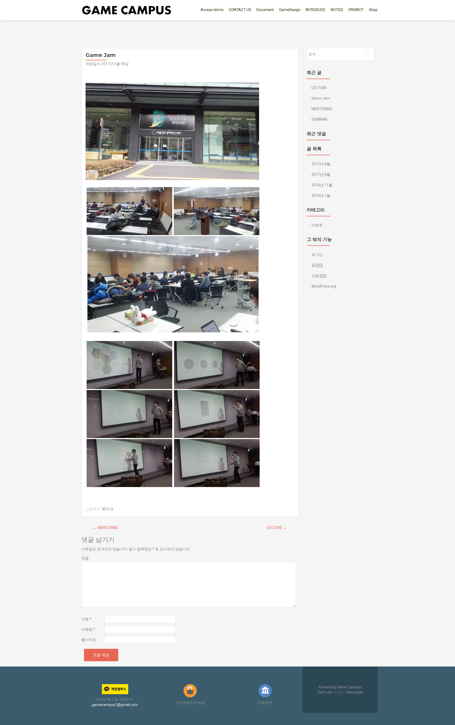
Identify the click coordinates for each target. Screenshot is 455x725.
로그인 (317, 254)
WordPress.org (323, 286)
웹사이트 (88, 640)
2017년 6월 (320, 174)
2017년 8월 (320, 164)
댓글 (85, 558)
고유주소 (93, 509)
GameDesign (289, 10)
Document (265, 10)
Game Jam (320, 98)
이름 (86, 619)
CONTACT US (240, 10)
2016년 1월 (320, 195)
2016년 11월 (321, 185)
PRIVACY (356, 10)
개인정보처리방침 (190, 702)
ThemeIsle (354, 692)
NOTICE (337, 10)
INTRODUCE (315, 10)
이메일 (88, 629)
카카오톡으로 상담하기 (115, 699)
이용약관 (265, 702)
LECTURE (277, 527)
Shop (373, 10)
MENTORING (105, 527)
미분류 (317, 225)
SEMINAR (319, 119)
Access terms (212, 10)
